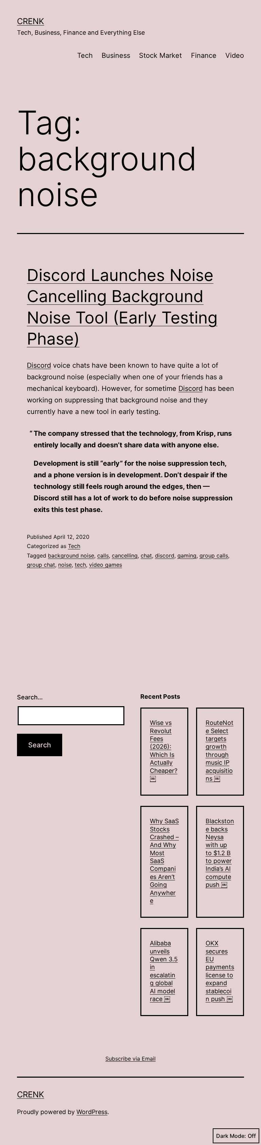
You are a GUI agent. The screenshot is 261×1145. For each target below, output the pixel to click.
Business (116, 55)
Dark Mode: (231, 1135)
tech (80, 564)
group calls (213, 555)
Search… (30, 697)
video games (105, 564)
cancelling (125, 555)
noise (65, 564)
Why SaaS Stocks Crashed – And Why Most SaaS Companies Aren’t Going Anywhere (164, 860)
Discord (39, 365)
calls (103, 555)
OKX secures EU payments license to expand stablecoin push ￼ (220, 971)
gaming (186, 555)
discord (164, 555)
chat (146, 555)
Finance (203, 55)
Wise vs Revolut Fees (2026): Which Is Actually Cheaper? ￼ (163, 750)
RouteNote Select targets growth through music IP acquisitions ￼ (219, 750)
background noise (71, 555)
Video (234, 55)
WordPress (91, 1111)
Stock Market (160, 55)
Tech (85, 55)
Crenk (30, 21)
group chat (41, 564)
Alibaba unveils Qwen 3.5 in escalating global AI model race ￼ (164, 971)
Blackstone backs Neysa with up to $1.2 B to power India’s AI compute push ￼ (220, 852)
